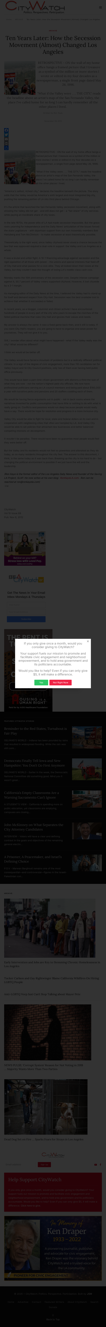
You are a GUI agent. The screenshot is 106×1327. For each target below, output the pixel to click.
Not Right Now (60, 682)
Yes (41, 682)
